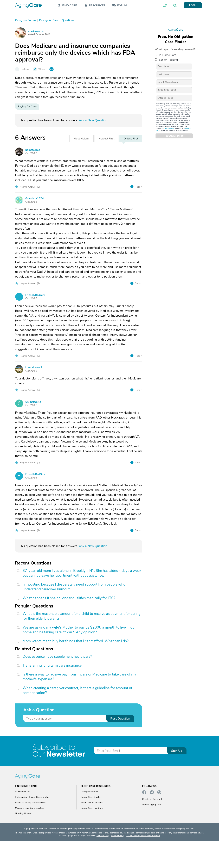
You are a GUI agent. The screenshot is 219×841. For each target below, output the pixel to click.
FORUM (122, 5)
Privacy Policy (169, 129)
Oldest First (131, 138)
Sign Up (176, 751)
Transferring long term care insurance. (52, 665)
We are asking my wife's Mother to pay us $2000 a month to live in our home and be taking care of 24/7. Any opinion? (79, 630)
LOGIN (192, 5)
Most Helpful (81, 138)
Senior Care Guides (91, 797)
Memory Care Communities (29, 808)
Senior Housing (168, 60)
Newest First (106, 138)
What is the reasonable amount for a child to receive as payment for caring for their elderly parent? (81, 616)
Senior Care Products (92, 808)
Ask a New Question (93, 120)
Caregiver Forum (89, 791)
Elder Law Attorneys (92, 802)
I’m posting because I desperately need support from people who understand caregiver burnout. (74, 587)
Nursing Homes (23, 813)
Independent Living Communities (32, 797)
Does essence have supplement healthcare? (57, 656)
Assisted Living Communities (30, 802)
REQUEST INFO (174, 136)
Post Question (120, 718)
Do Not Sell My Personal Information (143, 835)
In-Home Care (167, 55)
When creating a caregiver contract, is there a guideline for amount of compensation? (77, 690)
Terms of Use (102, 835)
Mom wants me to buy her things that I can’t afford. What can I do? (75, 641)
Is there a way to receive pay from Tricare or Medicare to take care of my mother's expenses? (79, 677)
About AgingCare (151, 804)
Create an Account (152, 799)
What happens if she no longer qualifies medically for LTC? (69, 598)
